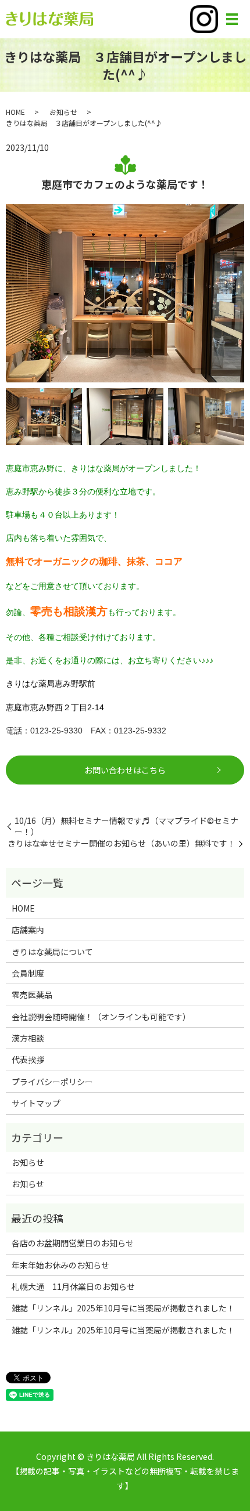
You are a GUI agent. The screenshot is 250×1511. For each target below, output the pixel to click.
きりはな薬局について (52, 951)
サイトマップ (36, 1103)
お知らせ (63, 112)
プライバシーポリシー (52, 1081)
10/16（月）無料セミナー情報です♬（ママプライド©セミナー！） (126, 826)
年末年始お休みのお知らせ (60, 1265)
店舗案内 (28, 929)
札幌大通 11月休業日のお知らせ (73, 1286)
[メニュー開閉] (232, 19)
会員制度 (28, 973)
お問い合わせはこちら (125, 770)
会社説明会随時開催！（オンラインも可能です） (101, 1016)
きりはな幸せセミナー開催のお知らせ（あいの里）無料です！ (121, 843)
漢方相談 (28, 1038)
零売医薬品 (32, 994)
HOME (15, 112)
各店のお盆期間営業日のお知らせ (73, 1243)
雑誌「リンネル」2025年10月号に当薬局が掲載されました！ (123, 1308)
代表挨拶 (28, 1059)
